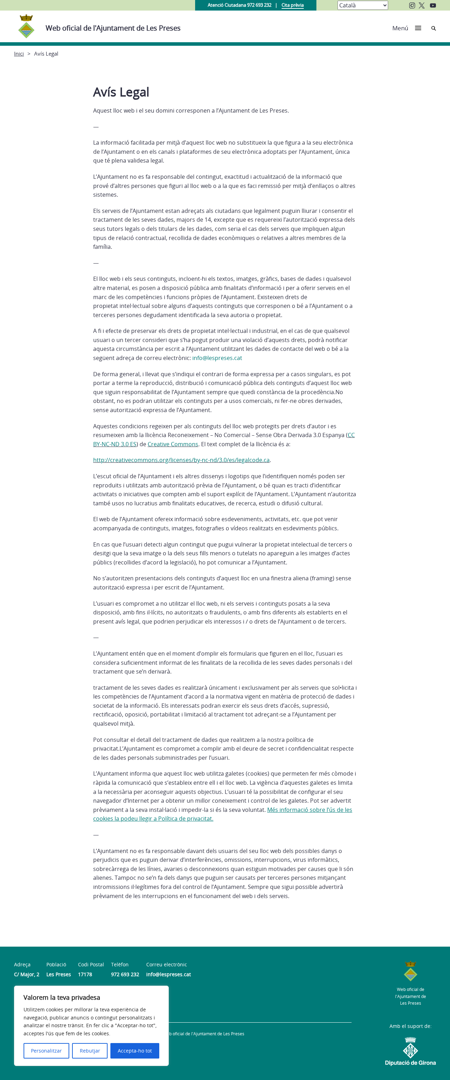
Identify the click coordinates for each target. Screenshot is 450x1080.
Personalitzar (46, 1050)
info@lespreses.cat (217, 358)
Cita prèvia (293, 5)
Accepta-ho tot (135, 1050)
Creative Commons (173, 444)
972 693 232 (125, 974)
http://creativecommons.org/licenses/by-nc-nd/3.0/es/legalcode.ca (181, 460)
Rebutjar (90, 1050)
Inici (19, 53)
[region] (91, 1026)
